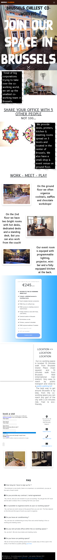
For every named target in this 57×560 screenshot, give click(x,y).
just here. (29, 543)
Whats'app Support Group (35, 558)
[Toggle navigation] (54, 2)
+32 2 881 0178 (46, 438)
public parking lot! (44, 386)
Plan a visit (28, 335)
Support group (47, 431)
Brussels (7, 2)
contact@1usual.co (47, 446)
